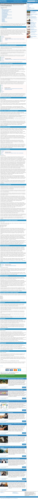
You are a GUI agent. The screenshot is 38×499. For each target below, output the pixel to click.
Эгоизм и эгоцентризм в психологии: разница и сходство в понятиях (12, 481)
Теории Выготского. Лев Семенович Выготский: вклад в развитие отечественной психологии (14, 89)
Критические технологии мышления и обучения (9, 435)
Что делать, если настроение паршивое (10, 265)
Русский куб (4, 0)
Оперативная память (4, 21)
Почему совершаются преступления (6, 9)
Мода (28, 6)
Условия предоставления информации (5, 498)
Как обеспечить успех (4, 12)
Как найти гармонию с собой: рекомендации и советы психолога (11, 378)
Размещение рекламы (15, 492)
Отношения (29, 7)
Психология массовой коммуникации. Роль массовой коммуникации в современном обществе (12, 401)
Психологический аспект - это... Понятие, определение (10, 458)
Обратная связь (2, 492)
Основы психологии (4, 16)
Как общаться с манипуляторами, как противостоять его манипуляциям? (10, 470)
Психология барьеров (4, 13)
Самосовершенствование (3, 387)
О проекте (17, 1)
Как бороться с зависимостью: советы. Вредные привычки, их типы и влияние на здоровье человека (12, 424)
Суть (2, 8)
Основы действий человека (5, 10)
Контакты (21, 1)
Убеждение (3, 20)
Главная (15, 1)
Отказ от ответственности (14, 498)
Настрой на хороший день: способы (6, 412)
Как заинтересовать (4, 15)
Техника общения (4, 17)
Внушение (3, 18)
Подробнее (24, 387)
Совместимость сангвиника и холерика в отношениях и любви (11, 389)
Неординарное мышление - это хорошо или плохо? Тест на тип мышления (15, 59)
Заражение (3, 19)
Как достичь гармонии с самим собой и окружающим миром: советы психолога (12, 447)
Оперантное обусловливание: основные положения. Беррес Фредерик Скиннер (15, 39)
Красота (28, 5)
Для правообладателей (15, 493)
